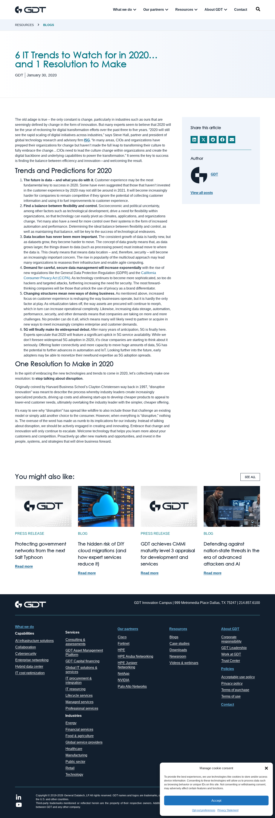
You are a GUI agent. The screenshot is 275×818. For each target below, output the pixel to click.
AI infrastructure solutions (34, 641)
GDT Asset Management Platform (84, 653)
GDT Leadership (234, 648)
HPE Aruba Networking (135, 656)
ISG (87, 140)
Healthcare (74, 749)
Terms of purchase (235, 690)
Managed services (79, 702)
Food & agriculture (80, 736)
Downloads (178, 650)
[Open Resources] (196, 9)
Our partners (128, 629)
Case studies (179, 643)
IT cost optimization (30, 673)
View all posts (202, 193)
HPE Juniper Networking (127, 665)
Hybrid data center (29, 666)
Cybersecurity (25, 653)
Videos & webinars (184, 663)
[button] (266, 768)
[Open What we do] (134, 9)
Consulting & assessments (76, 642)
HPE (121, 650)
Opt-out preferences (203, 810)
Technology (74, 774)
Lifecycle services (79, 695)
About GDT (230, 629)
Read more (24, 566)
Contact (227, 704)
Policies (227, 669)
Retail (70, 768)
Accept (216, 800)
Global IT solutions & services (81, 670)
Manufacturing (76, 755)
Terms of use (231, 696)
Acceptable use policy (238, 677)
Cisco (122, 637)
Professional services (82, 708)
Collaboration (25, 647)
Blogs (48, 25)
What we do (24, 627)
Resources (24, 25)
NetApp (123, 673)
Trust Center (230, 661)
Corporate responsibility (231, 639)
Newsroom (178, 656)
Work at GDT (231, 654)
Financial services (79, 729)
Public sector (75, 761)
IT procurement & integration (79, 680)
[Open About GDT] (225, 9)
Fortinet (123, 643)
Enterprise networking (32, 660)
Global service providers (84, 742)
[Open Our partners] (166, 9)
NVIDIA (123, 680)
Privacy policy (232, 683)
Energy (71, 723)
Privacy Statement (227, 810)
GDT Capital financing (82, 661)
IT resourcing (76, 689)
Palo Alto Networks (132, 686)
